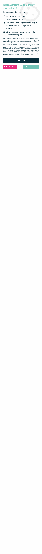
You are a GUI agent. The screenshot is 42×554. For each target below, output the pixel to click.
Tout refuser (11, 67)
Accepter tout (32, 67)
